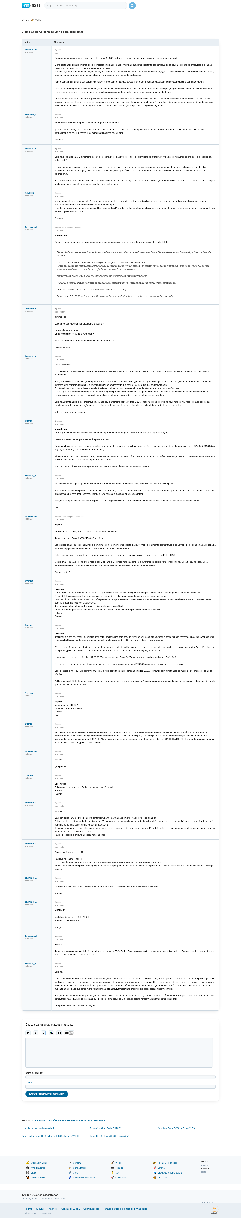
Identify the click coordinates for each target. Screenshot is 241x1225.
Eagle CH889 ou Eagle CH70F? (105, 1128)
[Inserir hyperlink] (51, 1032)
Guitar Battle (121, 1178)
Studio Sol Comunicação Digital (215, 1210)
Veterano (29, 52)
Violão (38, 20)
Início (24, 20)
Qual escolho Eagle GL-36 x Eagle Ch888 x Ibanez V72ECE (50, 1136)
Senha (28, 1082)
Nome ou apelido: (34, 1073)
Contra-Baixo (79, 1168)
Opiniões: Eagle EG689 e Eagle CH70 (176, 1128)
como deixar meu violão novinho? (38, 1128)
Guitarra (77, 1163)
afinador (209, 72)
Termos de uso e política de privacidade (125, 1209)
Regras (28, 1209)
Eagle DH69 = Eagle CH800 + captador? (109, 1136)
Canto (34, 1173)
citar (56, 53)
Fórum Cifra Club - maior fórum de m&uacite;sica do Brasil (31, 5)
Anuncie (53, 1209)
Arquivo (40, 1209)
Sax (117, 1173)
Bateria (161, 1168)
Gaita (75, 1173)
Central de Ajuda (70, 1209)
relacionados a (69, 1120)
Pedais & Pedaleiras (167, 1163)
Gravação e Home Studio (170, 1173)
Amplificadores (38, 1168)
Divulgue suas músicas (84, 1178)
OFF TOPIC (163, 1178)
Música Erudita (38, 1178)
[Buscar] (132, 5)
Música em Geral (39, 1163)
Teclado (119, 1168)
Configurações (91, 1209)
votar (62, 118)
